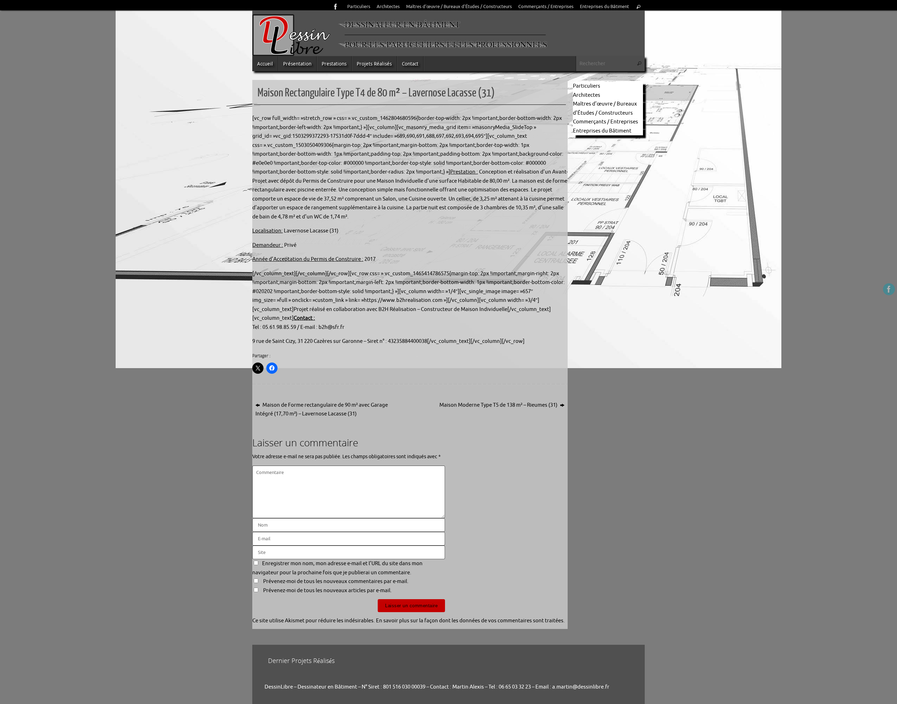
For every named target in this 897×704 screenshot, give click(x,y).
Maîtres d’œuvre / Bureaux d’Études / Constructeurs (459, 6)
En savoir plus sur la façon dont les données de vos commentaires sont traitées (469, 620)
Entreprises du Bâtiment (604, 6)
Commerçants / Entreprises (546, 6)
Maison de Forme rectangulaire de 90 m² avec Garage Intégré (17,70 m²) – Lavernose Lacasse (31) (321, 410)
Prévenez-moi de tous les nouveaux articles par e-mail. (327, 590)
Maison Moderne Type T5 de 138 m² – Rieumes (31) (499, 405)
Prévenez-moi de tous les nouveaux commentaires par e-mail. (336, 581)
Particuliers (358, 6)
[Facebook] (336, 7)
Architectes (388, 6)
